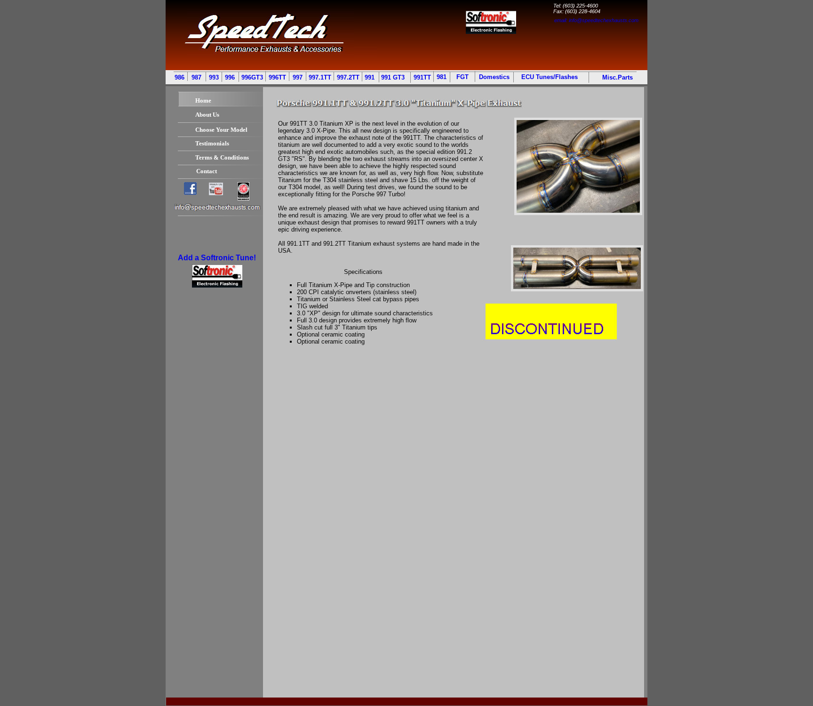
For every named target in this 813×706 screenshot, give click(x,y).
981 (441, 76)
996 (230, 77)
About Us (207, 114)
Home (203, 100)
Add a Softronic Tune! (217, 258)
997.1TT (320, 77)
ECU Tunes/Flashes (549, 76)
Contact (206, 171)
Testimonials (212, 143)
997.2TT (348, 77)
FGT (462, 76)
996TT (277, 77)
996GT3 (252, 77)
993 (213, 77)
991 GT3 (393, 77)
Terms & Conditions (222, 157)
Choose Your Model (221, 129)
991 (370, 77)
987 (196, 77)
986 (179, 77)
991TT (422, 77)
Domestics (494, 76)
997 (298, 77)
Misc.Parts (616, 77)
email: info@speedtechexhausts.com (596, 20)
